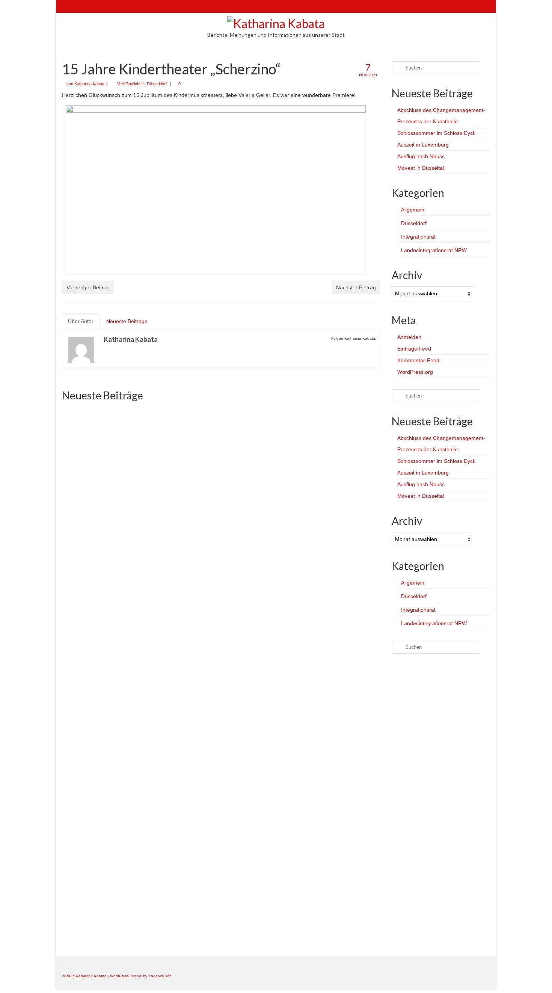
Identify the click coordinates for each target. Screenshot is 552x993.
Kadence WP (159, 976)
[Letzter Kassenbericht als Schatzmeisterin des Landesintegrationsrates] (221, 793)
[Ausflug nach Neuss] (329, 625)
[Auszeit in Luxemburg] (329, 457)
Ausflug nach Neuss (421, 156)
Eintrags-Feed (414, 349)
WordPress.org (415, 372)
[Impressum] (100, 6)
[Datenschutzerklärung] (111, 6)
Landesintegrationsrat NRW (434, 250)
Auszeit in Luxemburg (423, 145)
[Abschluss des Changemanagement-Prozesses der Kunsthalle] (112, 457)
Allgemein (412, 210)
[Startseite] (67, 6)
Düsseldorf (157, 84)
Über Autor (81, 321)
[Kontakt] (78, 6)
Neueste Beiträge (127, 321)
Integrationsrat (418, 237)
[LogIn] (89, 6)
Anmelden (409, 337)
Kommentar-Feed (418, 360)
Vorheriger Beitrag (88, 287)
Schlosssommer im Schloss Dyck (436, 133)
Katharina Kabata (90, 84)
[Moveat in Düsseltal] (112, 793)
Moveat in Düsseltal (420, 168)
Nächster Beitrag (356, 287)
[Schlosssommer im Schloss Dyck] (221, 457)
